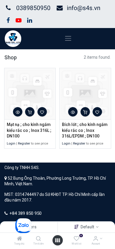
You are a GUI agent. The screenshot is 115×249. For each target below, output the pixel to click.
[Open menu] (57, 240)
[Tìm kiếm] (38, 239)
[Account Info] (95, 239)
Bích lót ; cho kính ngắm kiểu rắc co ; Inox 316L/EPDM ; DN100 (85, 130)
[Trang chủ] (19, 239)
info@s (76, 8)
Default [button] (87, 227)
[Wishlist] (76, 239)
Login (11, 143)
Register (24, 143)
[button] (17, 112)
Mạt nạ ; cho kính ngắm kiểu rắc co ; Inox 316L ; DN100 (29, 130)
